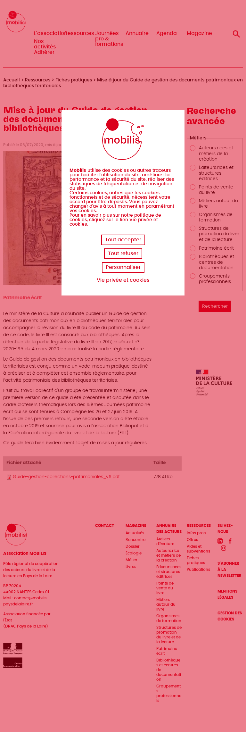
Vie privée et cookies (123, 280)
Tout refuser (123, 253)
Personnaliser (123, 267)
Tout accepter (123, 239)
